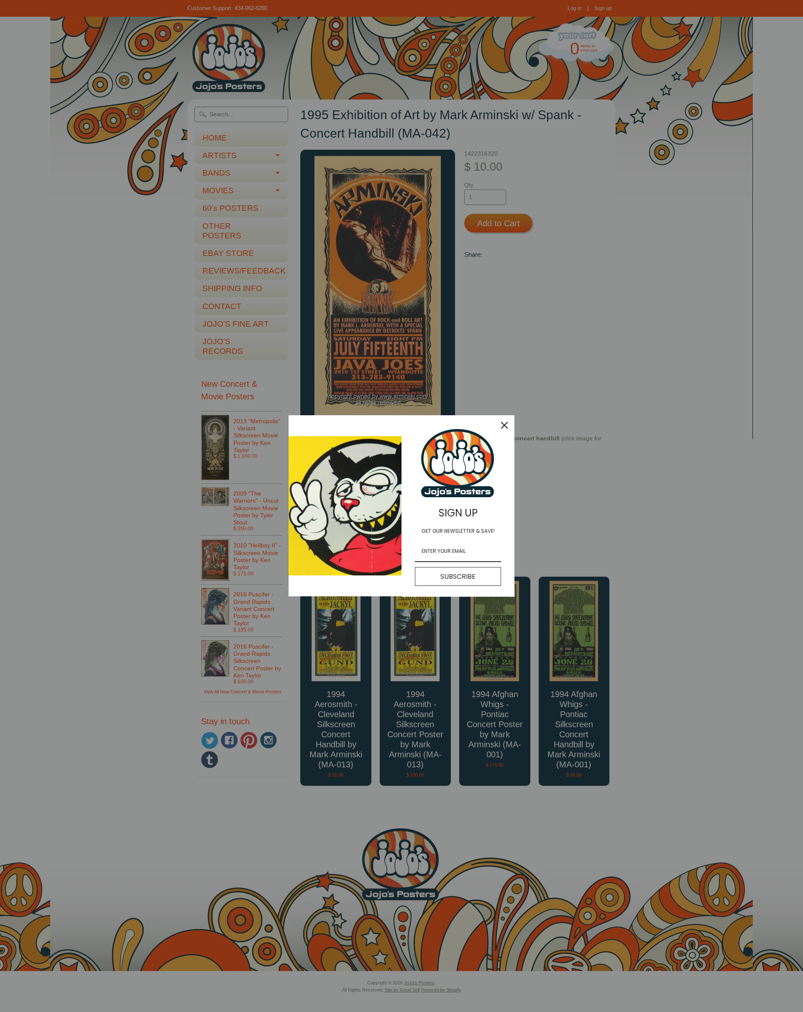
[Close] (504, 425)
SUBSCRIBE (458, 576)
